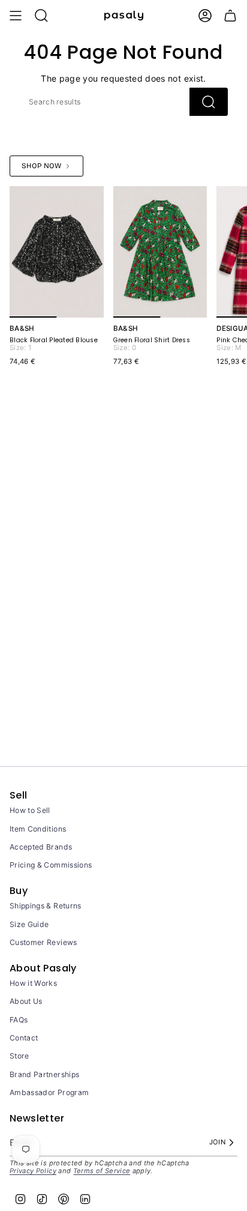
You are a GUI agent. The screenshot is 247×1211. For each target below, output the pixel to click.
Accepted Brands (41, 846)
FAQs (19, 1019)
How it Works (33, 983)
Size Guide (29, 924)
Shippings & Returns (46, 905)
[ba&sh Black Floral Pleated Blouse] (57, 252)
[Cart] (230, 15)
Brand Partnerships (44, 1074)
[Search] (208, 102)
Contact (24, 1037)
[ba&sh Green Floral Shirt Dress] (160, 252)
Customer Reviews (43, 942)
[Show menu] (16, 15)
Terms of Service (102, 1171)
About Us (26, 1001)
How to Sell (30, 810)
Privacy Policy (33, 1171)
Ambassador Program (49, 1092)
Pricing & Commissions (51, 864)
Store (19, 1055)
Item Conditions (38, 828)
